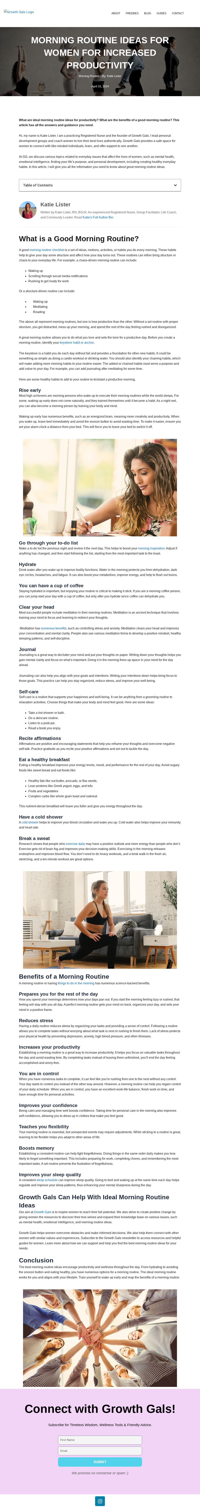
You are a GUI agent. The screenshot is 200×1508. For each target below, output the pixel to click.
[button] (175, 185)
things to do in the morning (76, 983)
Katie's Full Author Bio (98, 217)
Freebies (132, 13)
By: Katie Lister (111, 76)
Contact (178, 13)
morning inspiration (151, 548)
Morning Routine (89, 76)
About (116, 13)
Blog (147, 13)
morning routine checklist (46, 250)
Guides (161, 13)
